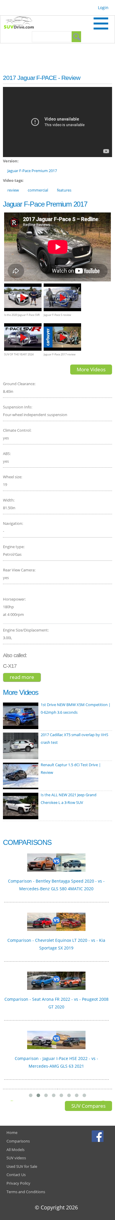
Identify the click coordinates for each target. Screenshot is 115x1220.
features (64, 190)
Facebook (98, 1136)
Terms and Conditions (25, 1191)
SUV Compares (88, 1105)
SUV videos (16, 1157)
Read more (25, 678)
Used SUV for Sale (21, 1166)
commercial (38, 190)
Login (103, 7)
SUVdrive (21, 23)
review (13, 190)
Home (11, 1132)
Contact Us (16, 1174)
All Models (15, 1149)
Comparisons (18, 1141)
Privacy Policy (18, 1183)
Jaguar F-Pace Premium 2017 (32, 170)
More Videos (91, 369)
